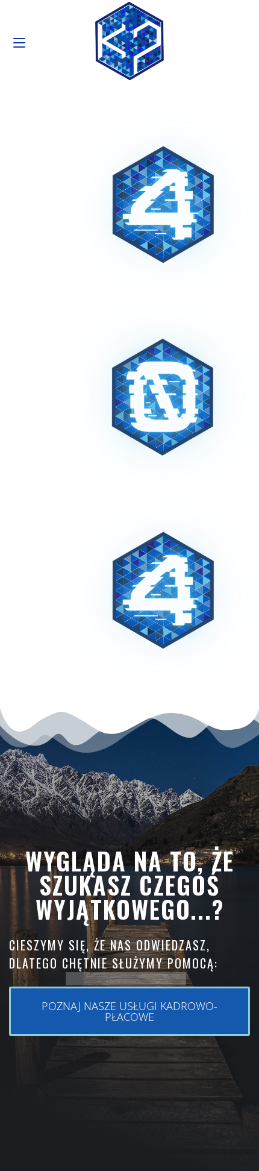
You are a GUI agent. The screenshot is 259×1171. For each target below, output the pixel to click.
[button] (129, 1011)
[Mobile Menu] (19, 40)
